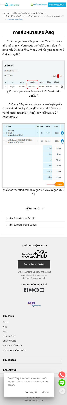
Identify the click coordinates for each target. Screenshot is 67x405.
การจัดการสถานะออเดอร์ (53, 16)
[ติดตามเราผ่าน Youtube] (42, 290)
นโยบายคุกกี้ (30, 392)
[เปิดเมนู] (2, 5)
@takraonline (36, 290)
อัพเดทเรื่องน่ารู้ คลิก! (34, 264)
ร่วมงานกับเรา (9, 336)
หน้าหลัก (6, 13)
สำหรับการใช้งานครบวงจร (23, 225)
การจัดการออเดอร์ (33, 16)
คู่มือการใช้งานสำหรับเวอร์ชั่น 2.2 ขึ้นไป (28, 13)
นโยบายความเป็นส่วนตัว (14, 350)
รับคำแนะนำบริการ (40, 4)
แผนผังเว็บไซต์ (9, 340)
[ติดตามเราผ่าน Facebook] (26, 290)
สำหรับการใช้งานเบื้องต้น (12, 16)
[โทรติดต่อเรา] (61, 374)
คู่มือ (5, 326)
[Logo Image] (12, 4)
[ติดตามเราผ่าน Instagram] (31, 290)
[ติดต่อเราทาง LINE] (61, 382)
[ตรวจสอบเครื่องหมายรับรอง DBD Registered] (34, 304)
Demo (6, 322)
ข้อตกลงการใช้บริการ (12, 345)
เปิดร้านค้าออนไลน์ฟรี (57, 5)
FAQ (5, 331)
